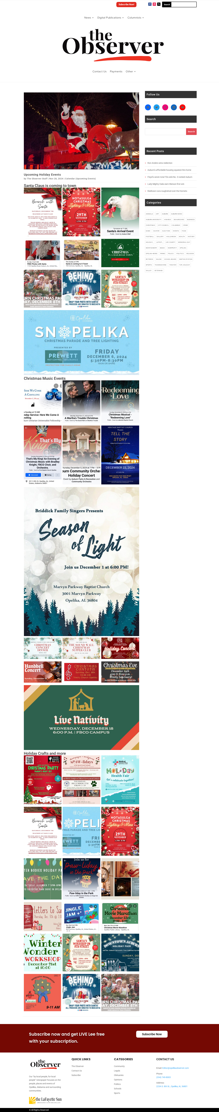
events (176, 231)
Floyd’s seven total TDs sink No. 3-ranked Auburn (169, 177)
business (191, 219)
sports (149, 265)
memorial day (184, 242)
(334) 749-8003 (163, 1077)
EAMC (148, 231)
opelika (183, 248)
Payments (116, 71)
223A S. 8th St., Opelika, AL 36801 (172, 1086)
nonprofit (172, 248)
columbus (176, 225)
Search (191, 131)
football (150, 236)
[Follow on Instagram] (154, 4)
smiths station (185, 259)
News (87, 17)
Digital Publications (109, 17)
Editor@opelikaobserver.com (175, 1068)
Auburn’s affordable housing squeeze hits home (169, 170)
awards (167, 219)
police (171, 253)
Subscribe (76, 1075)
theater (172, 265)
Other (129, 71)
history (191, 236)
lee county (170, 242)
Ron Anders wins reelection (159, 163)
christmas (150, 225)
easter (156, 231)
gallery (160, 236)
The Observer (78, 1066)
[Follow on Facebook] (150, 4)
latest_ (159, 242)
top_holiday (184, 265)
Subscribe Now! (126, 4)
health (182, 236)
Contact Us (100, 71)
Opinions (118, 1080)
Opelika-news (151, 253)
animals (149, 214)
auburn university (153, 219)
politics (180, 253)
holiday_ (149, 242)
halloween (171, 236)
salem (158, 259)
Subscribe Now (152, 1034)
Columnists (134, 17)
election (166, 231)
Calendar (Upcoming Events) (80, 178)
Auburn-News (176, 214)
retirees (149, 259)
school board (170, 259)
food (184, 231)
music (162, 248)
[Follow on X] (158, 4)
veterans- (158, 270)
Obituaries (119, 1075)
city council (163, 225)
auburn (165, 214)
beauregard (179, 219)
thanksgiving (160, 265)
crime (185, 225)
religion (190, 253)
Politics (117, 1084)
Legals (117, 1071)
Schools (117, 1089)
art (157, 214)
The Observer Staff (37, 178)
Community (119, 1066)
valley (149, 270)
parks (162, 253)
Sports (117, 1093)
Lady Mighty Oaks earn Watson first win (165, 184)
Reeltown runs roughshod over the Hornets (167, 191)
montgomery (151, 248)
